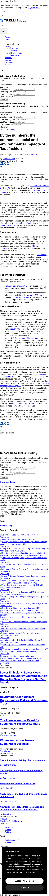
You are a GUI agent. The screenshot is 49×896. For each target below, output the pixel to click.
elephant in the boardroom (22, 403)
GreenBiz (8, 842)
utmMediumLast (7, 94)
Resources (9, 827)
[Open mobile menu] (3, 31)
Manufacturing (6, 525)
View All (8, 46)
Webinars (8, 57)
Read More (32, 154)
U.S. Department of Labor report (25, 338)
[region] (24, 870)
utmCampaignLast (8, 92)
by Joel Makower (7, 778)
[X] (5, 164)
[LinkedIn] (1, 164)
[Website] (24, 168)
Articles (8, 830)
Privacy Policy (32, 872)
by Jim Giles (5, 814)
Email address (7, 89)
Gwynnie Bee (9, 376)
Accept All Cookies (24, 881)
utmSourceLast (6, 97)
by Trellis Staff (6, 788)
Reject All (24, 888)
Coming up (4, 663)
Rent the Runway (38, 374)
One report (41, 255)
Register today (34, 7)
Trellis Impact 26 (12, 840)
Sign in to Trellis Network (11, 821)
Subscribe (4, 99)
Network (8, 60)
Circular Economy (7, 129)
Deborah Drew (9, 158)
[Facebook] (8, 164)
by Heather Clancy (8, 765)
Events (7, 39)
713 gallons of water (20, 297)
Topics (7, 37)
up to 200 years (36, 295)
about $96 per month (19, 329)
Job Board (9, 62)
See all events (6, 751)
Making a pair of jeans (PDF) (17, 286)
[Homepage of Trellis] (3, 819)
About (7, 64)
